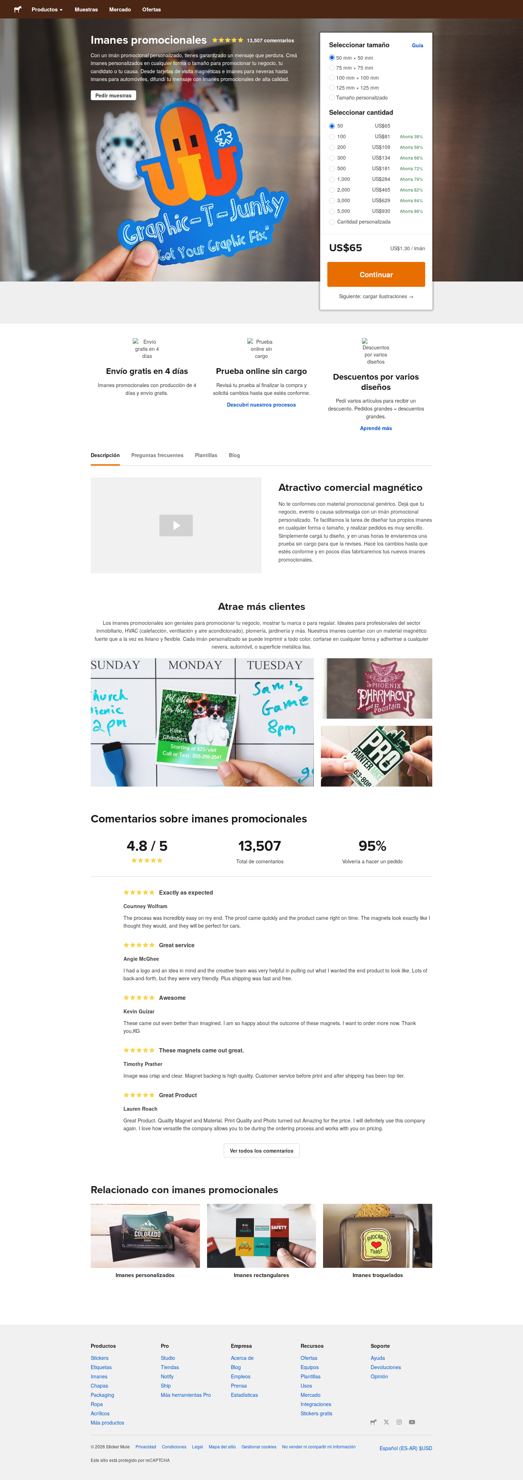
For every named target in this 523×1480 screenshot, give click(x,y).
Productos (45, 9)
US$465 (381, 189)
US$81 (382, 136)
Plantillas (206, 455)
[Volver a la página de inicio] (18, 9)
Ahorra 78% (411, 179)
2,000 (343, 189)
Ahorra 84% (411, 200)
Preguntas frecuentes (157, 455)
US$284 (381, 178)
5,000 (343, 210)
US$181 (381, 168)
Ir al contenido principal (5, 5)
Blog (234, 455)
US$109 (381, 146)
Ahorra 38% (411, 136)
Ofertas (151, 9)
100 (341, 136)
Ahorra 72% (411, 168)
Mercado (120, 9)
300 (341, 157)
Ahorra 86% (411, 211)
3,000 (343, 200)
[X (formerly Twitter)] (386, 1422)
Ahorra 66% (411, 158)
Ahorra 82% (411, 190)
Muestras (86, 9)
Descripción (105, 455)
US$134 (381, 157)
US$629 (381, 200)
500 (341, 168)
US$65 (382, 125)
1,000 (343, 178)
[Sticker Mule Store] (373, 1422)
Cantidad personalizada (364, 221)
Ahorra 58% (411, 147)
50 (340, 125)
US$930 (381, 210)
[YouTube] (412, 1422)
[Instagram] (399, 1422)
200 (341, 146)
